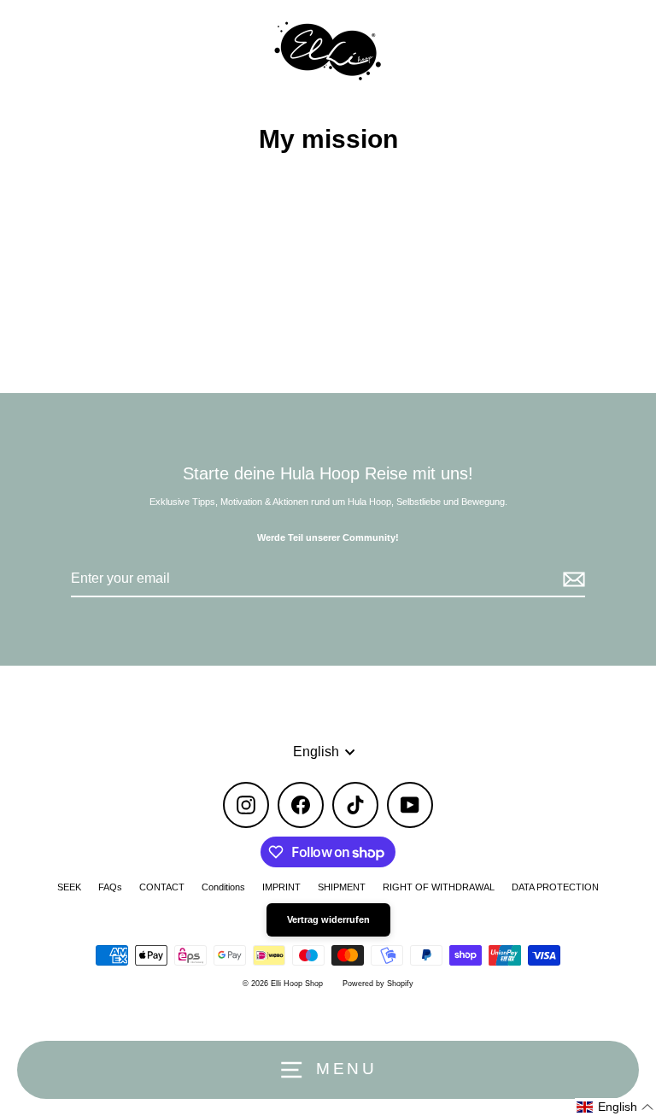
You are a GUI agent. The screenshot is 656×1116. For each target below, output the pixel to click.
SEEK (69, 887)
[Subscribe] (571, 579)
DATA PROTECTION (555, 887)
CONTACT (161, 887)
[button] (615, 1107)
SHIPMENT (342, 887)
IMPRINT (281, 887)
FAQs (110, 887)
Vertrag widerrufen (328, 919)
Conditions (223, 887)
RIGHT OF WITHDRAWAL (439, 887)
